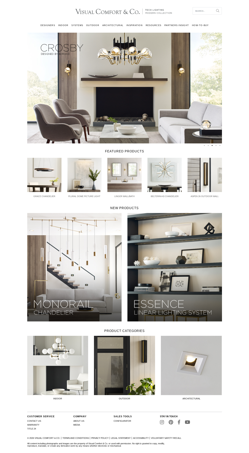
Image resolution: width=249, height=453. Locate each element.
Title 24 (31, 429)
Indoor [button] (63, 25)
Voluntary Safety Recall (166, 438)
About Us (78, 421)
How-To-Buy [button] (200, 25)
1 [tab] (204, 145)
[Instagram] (162, 423)
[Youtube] (187, 423)
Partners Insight (176, 25)
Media (76, 425)
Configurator (122, 421)
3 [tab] (212, 145)
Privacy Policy (100, 438)
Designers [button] (47, 25)
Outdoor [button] (92, 25)
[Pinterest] (171, 423)
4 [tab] (216, 145)
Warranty (33, 425)
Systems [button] (77, 25)
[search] (203, 11)
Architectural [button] (112, 25)
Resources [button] (153, 25)
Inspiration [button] (134, 25)
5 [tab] (220, 145)
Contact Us (34, 421)
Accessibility (141, 438)
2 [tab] (208, 145)
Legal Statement (121, 438)
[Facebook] (179, 423)
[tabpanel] (124, 88)
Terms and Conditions (75, 438)
